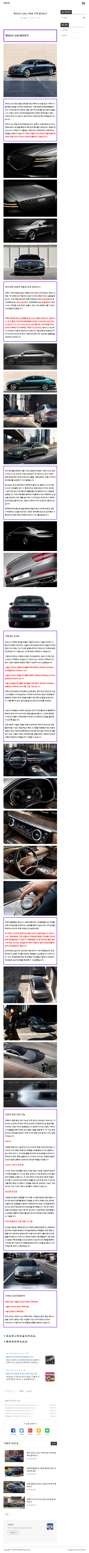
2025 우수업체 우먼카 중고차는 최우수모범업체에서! (22, 1373)
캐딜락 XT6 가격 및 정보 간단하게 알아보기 (17, 1413)
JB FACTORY (81, 1550)
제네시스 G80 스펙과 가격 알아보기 (30, 13)
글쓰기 (65, 35)
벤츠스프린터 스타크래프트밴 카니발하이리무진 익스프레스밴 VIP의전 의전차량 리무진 (22, 1361)
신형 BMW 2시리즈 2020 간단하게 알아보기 (18, 1411)
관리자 (65, 30)
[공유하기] (10, 1391)
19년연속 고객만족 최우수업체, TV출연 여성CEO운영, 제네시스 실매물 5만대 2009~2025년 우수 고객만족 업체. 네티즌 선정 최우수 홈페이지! (22, 1378)
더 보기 (54, 1443)
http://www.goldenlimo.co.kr (15, 1353)
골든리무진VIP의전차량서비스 (20, 1357)
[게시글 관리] (13, 1391)
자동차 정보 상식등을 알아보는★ (19, 1528)
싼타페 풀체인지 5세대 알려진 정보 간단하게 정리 (19, 1408)
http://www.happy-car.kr (14, 1370)
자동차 (25, 18)
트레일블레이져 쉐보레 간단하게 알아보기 (17, 1416)
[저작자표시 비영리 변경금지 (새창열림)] (29, 1391)
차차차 (6, 3)
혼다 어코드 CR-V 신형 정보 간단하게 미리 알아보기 (20, 1405)
